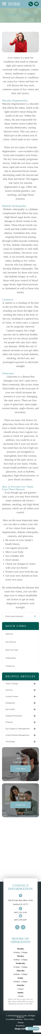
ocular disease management (17, 735)
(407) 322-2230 (20, 912)
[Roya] (20, 1029)
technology (10, 742)
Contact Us (10, 666)
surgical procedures (14, 716)
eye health (10, 709)
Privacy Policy (29, 1019)
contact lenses (12, 696)
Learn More (20, 769)
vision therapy (12, 684)
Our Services (11, 642)
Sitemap (20, 1022)
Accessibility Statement (14, 1019)
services (9, 690)
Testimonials (11, 658)
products (9, 722)
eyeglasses (10, 703)
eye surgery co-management (18, 729)
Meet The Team (12, 650)
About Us (9, 634)
